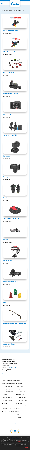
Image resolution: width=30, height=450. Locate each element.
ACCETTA (26, 447)
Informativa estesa (20, 441)
